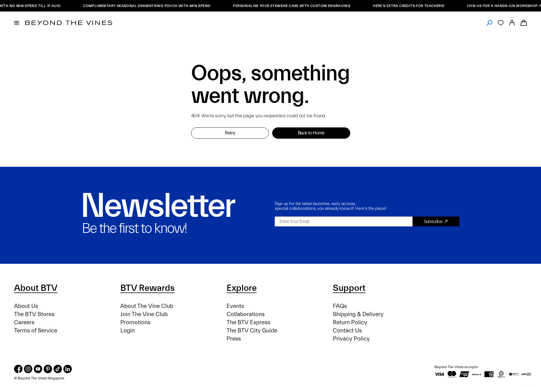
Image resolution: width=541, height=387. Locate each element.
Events (235, 306)
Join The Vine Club (144, 314)
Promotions (135, 322)
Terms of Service (35, 330)
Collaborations (246, 314)
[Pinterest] (48, 369)
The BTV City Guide (252, 330)
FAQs (340, 306)
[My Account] (512, 23)
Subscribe (433, 221)
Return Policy (350, 322)
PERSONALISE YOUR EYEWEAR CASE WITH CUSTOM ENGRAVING (287, 6)
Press (234, 339)
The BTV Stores (34, 314)
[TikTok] (58, 369)
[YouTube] (38, 369)
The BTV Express (248, 322)
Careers (24, 322)
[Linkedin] (67, 369)
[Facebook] (18, 369)
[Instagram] (28, 369)
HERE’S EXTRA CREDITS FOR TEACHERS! (404, 6)
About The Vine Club (146, 306)
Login (127, 330)
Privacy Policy (351, 339)
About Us (26, 306)
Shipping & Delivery (358, 314)
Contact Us (347, 330)
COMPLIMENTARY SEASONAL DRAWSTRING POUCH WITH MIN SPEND (142, 6)
